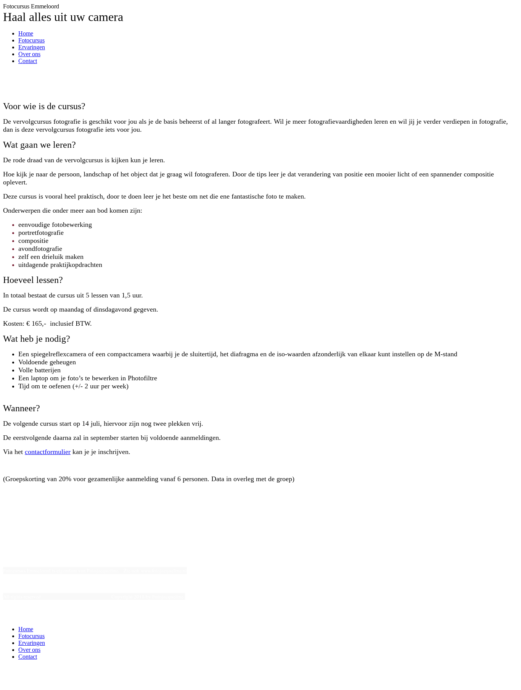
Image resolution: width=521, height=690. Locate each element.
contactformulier (48, 452)
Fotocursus (31, 40)
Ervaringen (31, 47)
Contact (27, 61)
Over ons (29, 54)
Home (25, 33)
